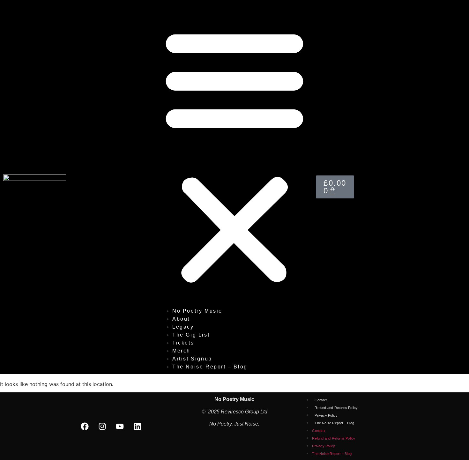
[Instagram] (102, 426)
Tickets (183, 342)
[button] (234, 155)
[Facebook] (85, 426)
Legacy (183, 327)
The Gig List (191, 335)
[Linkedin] (137, 426)
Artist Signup (192, 358)
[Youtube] (120, 426)
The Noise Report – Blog (210, 366)
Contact (321, 400)
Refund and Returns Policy (336, 408)
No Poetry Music (197, 311)
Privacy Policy (326, 415)
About (181, 319)
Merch (181, 350)
